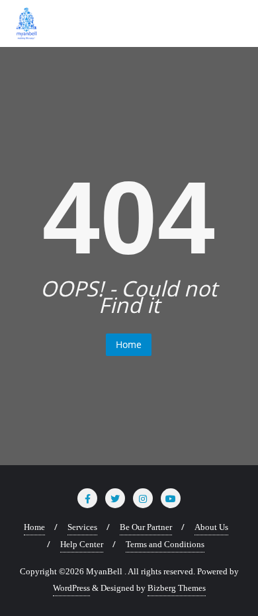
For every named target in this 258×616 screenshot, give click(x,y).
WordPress (71, 588)
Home (129, 344)
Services (82, 527)
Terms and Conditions (165, 544)
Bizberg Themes (177, 588)
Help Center (81, 544)
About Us (211, 527)
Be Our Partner (146, 527)
